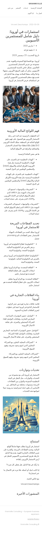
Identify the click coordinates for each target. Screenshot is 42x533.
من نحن (10, 8)
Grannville (35, 3)
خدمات (25, 8)
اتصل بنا (39, 13)
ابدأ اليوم (31, 13)
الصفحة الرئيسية (36, 8)
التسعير (18, 8)
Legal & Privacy (33, 519)
